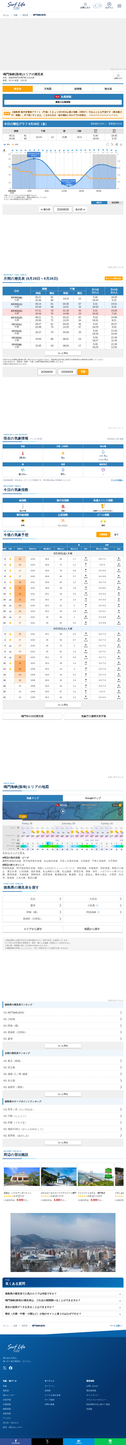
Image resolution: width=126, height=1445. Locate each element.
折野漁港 (47, 874)
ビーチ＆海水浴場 (52, 1395)
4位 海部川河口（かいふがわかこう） (24, 1129)
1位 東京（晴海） (12, 1060)
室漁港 (10, 877)
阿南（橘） (33, 912)
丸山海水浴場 (51, 861)
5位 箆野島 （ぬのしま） (17, 1135)
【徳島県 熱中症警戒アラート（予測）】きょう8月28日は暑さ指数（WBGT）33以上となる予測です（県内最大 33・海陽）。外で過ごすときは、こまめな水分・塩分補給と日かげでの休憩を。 (63, 113)
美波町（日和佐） (33, 918)
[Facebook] (10, 1368)
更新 (83, 371)
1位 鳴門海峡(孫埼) (13, 1012)
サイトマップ (92, 1395)
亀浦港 (72, 874)
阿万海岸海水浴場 (32, 861)
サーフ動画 (49, 1400)
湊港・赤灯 (91, 871)
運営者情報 (91, 1390)
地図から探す (92, 929)
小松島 (91, 905)
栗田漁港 (12, 874)
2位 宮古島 (9, 1067)
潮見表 (25, 15)
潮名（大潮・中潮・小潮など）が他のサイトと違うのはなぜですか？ (43, 1313)
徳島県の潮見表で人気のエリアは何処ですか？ (31, 1293)
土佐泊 (93, 898)
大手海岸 (112, 861)
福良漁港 (36, 871)
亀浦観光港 (61, 874)
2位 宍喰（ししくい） (15, 1116)
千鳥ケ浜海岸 (99, 861)
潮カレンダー (9, 1395)
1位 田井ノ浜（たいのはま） (19, 1109)
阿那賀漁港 (8, 868)
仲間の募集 (49, 1404)
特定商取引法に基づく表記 (98, 1404)
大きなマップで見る (13, 852)
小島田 (112, 874)
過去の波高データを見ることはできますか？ (29, 1307)
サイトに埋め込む (113, 278)
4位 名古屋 (9, 1080)
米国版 (89, 1409)
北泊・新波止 (85, 874)
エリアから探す (33, 929)
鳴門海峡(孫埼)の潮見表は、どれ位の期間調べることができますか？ (43, 1300)
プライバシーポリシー (96, 1400)
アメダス (7, 1418)
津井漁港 (105, 868)
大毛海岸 (85, 861)
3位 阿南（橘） (11, 1025)
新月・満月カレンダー (13, 1427)
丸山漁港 (66, 871)
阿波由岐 (91, 912)
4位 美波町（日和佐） (15, 1032)
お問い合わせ (92, 1386)
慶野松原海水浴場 (11, 861)
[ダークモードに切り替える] (98, 5)
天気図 (48, 88)
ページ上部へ (116, 1326)
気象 (16, 15)
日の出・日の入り (11, 1423)
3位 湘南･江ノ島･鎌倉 (15, 1074)
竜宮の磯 (32, 877)
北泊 (32, 898)
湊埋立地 (78, 871)
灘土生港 (12, 871)
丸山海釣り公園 (51, 871)
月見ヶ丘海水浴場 (69, 861)
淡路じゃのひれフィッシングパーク (56, 868)
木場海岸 (93, 868)
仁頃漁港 (24, 871)
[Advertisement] (63, 45)
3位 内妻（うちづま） (15, 1122)
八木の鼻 (20, 877)
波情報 (78, 88)
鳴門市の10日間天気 (32, 716)
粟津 (32, 905)
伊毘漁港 (81, 868)
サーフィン (49, 1386)
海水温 (108, 88)
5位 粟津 (8, 1038)
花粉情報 (7, 1413)
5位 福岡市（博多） (14, 1087)
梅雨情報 (7, 1409)
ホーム (6, 15)
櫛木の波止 (101, 874)
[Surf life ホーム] (17, 6)
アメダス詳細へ (117, 480)
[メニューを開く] (119, 5)
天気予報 (7, 1400)
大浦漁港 (24, 874)
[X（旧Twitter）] (4, 1368)
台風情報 (7, 1404)
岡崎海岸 (36, 874)
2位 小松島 (9, 1019)
